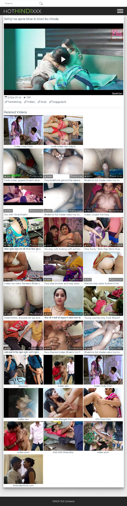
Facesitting (14, 101)
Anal (43, 101)
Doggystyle (59, 101)
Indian (31, 101)
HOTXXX (22, 11)
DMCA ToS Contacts (63, 501)
